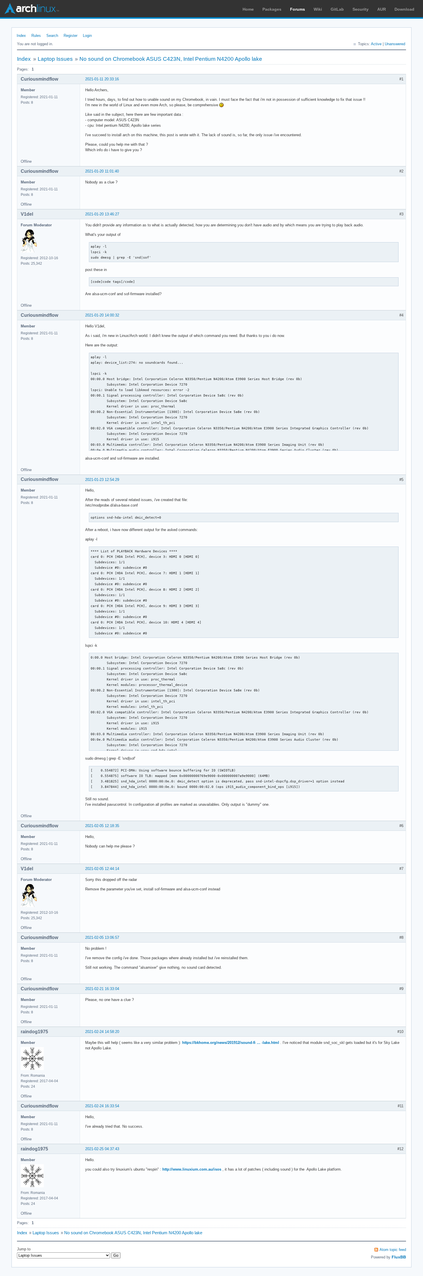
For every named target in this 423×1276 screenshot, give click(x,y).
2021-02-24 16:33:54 (102, 1106)
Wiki (318, 9)
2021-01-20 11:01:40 (102, 171)
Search (52, 35)
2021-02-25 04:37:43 (102, 1149)
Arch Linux (31, 8)
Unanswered (395, 44)
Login (87, 35)
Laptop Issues (55, 59)
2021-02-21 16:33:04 (102, 989)
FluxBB (399, 1257)
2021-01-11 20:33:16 (102, 79)
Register (70, 35)
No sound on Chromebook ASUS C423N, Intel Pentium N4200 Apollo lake (170, 59)
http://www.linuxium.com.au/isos (191, 1169)
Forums (297, 9)
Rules (36, 35)
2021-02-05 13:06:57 (102, 937)
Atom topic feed (393, 1249)
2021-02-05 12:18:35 (102, 826)
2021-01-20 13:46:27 (102, 214)
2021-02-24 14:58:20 (102, 1031)
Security (360, 9)
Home (248, 9)
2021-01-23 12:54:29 (102, 479)
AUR (381, 9)
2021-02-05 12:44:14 (102, 869)
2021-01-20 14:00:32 (102, 315)
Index (21, 35)
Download (404, 9)
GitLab (337, 9)
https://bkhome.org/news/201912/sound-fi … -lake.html (230, 1042)
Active (376, 44)
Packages (271, 9)
